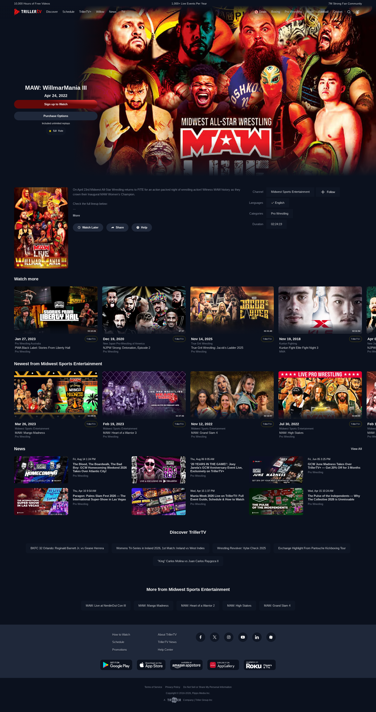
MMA (310, 11)
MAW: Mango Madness (30, 432)
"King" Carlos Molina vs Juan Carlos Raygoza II (188, 561)
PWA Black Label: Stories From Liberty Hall (42, 347)
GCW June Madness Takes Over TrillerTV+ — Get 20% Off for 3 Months (334, 465)
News (113, 11)
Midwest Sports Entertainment (290, 191)
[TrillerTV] (28, 12)
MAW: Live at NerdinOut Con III (106, 605)
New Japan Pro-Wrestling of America (124, 343)
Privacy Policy (172, 687)
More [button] (76, 215)
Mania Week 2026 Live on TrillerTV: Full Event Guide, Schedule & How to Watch (217, 497)
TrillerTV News (167, 642)
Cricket (337, 11)
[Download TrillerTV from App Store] (151, 665)
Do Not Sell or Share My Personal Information (207, 687)
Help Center (165, 649)
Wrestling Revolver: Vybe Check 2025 (241, 548)
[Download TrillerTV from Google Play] (116, 665)
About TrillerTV (167, 634)
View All (356, 448)
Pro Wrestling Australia (28, 343)
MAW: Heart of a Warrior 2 (198, 605)
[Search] (349, 12)
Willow (100, 11)
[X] (214, 637)
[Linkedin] (257, 637)
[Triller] (271, 637)
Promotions (119, 649)
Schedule (68, 11)
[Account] (357, 12)
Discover (52, 11)
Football (323, 11)
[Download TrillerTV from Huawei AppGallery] (223, 665)
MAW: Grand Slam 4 (204, 432)
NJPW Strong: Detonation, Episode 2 (126, 347)
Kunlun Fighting (288, 343)
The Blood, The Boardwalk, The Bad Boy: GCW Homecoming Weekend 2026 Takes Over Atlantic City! (100, 467)
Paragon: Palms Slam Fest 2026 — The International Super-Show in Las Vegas (99, 497)
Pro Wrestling (293, 11)
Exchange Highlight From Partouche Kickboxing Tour (312, 548)
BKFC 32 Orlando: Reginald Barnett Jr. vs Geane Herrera (67, 548)
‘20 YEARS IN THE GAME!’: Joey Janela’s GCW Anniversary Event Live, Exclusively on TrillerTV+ (216, 467)
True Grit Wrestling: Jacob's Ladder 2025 (217, 347)
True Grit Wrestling (201, 343)
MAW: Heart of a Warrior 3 (119, 432)
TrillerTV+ (85, 11)
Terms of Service (153, 687)
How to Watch (121, 634)
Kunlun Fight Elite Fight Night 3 (298, 347)
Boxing (275, 11)
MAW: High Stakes (291, 432)
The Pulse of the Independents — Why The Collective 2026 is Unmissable (334, 497)
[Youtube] (243, 637)
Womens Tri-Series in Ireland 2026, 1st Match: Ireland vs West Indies (160, 548)
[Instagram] (228, 637)
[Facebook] (200, 637)
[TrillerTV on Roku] (260, 665)
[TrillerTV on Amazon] (186, 665)
